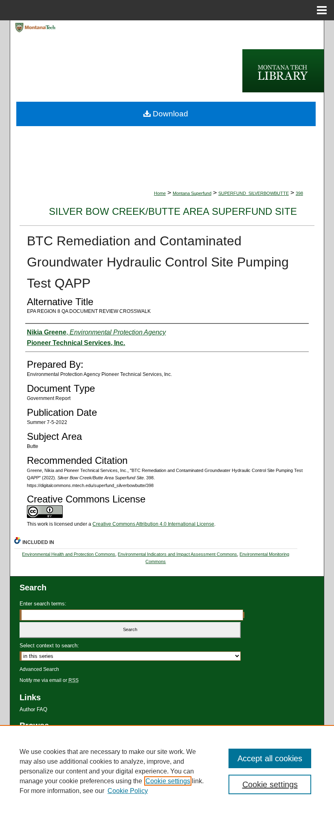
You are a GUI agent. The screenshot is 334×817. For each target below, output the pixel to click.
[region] (167, 771)
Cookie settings (167, 781)
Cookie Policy (128, 790)
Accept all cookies (269, 758)
